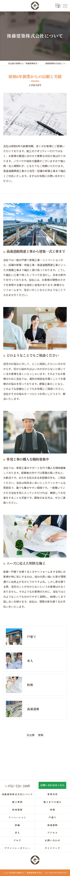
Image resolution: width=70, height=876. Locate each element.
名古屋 (31, 735)
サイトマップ (52, 848)
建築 (40, 735)
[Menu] (65, 5)
